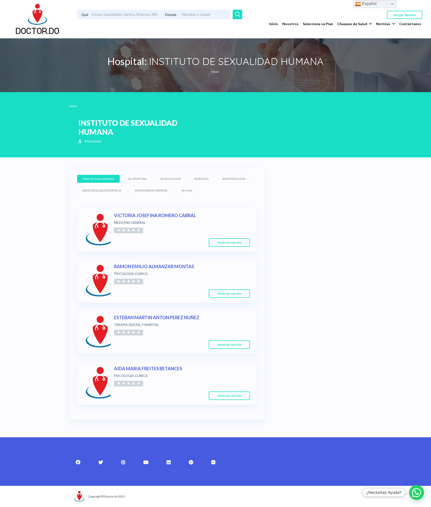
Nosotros (290, 24)
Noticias (383, 24)
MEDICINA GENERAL (130, 223)
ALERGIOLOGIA (170, 178)
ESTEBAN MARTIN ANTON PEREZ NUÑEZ (156, 317)
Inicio (273, 24)
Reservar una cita (229, 242)
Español (369, 3)
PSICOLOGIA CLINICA (131, 274)
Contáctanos (410, 24)
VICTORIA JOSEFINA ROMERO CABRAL (155, 215)
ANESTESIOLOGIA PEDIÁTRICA (101, 190)
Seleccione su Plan (318, 24)
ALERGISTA (201, 178)
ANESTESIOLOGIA (233, 178)
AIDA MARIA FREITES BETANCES (148, 368)
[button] (416, 492)
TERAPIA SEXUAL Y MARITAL (136, 325)
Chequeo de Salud (352, 24)
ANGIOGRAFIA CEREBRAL (151, 190)
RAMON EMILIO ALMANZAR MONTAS (154, 266)
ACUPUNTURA (137, 178)
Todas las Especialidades (98, 178)
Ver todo (186, 190)
